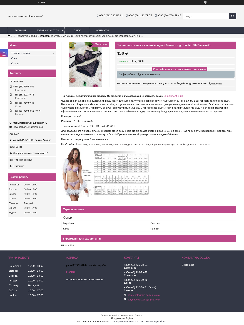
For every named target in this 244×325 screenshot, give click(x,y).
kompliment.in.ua (173, 95)
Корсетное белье (28, 35)
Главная (20, 30)
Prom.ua (139, 315)
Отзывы (15, 63)
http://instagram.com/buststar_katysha (31, 122)
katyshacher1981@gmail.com (28, 127)
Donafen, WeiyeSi (50, 35)
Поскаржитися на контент (125, 321)
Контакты (102, 30)
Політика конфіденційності (153, 321)
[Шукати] (232, 16)
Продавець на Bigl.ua (122, 318)
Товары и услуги (48, 30)
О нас (77, 30)
